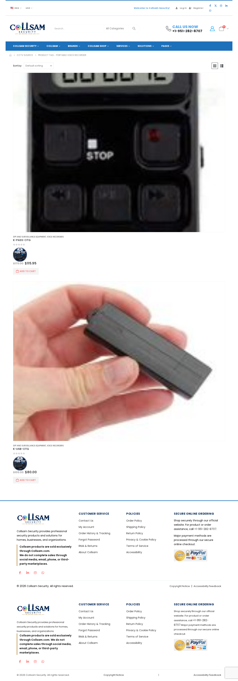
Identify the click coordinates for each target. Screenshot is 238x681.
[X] (215, 5)
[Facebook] (210, 5)
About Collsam (88, 552)
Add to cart (28, 271)
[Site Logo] (27, 28)
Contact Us (86, 521)
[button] (215, 66)
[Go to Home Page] (10, 55)
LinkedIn (27, 572)
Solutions (145, 46)
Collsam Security (24, 46)
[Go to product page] (119, 152)
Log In (183, 8)
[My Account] (212, 28)
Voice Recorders (55, 236)
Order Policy (134, 521)
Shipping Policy (135, 527)
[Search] (134, 28)
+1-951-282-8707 (205, 529)
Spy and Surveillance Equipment (29, 236)
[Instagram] (220, 5)
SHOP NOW (119, 352)
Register (198, 8)
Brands (73, 46)
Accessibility (134, 552)
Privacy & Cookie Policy (141, 539)
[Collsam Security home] (44, 519)
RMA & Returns (88, 546)
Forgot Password (89, 539)
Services (122, 46)
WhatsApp (43, 572)
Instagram (35, 572)
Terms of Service (137, 546)
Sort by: (17, 65)
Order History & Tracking (94, 533)
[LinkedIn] (226, 5)
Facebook (20, 572)
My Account (86, 527)
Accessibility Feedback (207, 586)
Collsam (52, 46)
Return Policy (134, 533)
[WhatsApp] (210, 10)
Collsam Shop (97, 46)
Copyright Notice (180, 586)
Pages (165, 46)
